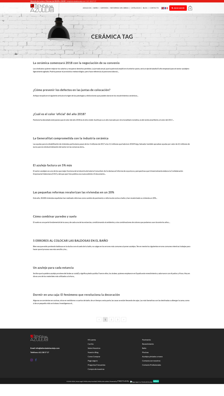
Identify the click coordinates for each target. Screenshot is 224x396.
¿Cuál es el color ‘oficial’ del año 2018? (59, 114)
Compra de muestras (96, 369)
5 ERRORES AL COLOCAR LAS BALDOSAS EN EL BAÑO (70, 240)
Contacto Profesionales (151, 365)
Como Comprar (94, 356)
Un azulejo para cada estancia (53, 267)
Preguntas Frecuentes (96, 365)
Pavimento (146, 340)
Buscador (179, 8)
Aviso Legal (79, 381)
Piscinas (145, 352)
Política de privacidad (90, 381)
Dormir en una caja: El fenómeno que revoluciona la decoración (76, 294)
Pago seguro (93, 361)
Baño (144, 348)
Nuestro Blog (93, 352)
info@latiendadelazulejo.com (76, 1)
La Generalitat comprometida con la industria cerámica (70, 138)
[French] (166, 8)
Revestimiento (148, 344)
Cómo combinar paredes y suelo (55, 216)
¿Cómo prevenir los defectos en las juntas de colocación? (71, 90)
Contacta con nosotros (151, 361)
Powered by (113, 381)
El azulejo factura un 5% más (52, 165)
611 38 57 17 (91, 1)
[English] (163, 8)
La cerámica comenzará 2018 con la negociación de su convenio (76, 63)
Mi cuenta (92, 340)
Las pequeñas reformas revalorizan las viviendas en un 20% (73, 192)
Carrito (91, 344)
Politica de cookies (103, 381)
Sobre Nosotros (94, 348)
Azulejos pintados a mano (152, 356)
